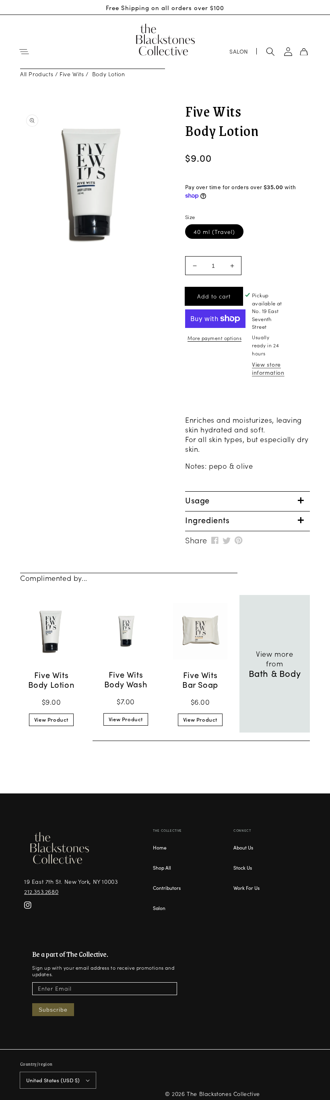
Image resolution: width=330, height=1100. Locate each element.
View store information (268, 368)
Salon (159, 907)
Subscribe (53, 1009)
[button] (24, 52)
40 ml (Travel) (214, 232)
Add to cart (214, 296)
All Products (36, 74)
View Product (51, 719)
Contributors (167, 887)
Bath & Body (275, 673)
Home (160, 847)
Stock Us (242, 867)
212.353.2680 (41, 891)
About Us (243, 847)
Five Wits (72, 74)
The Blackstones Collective (223, 1094)
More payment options (214, 337)
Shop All (162, 867)
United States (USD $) (53, 1080)
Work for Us (246, 887)
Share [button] (196, 540)
